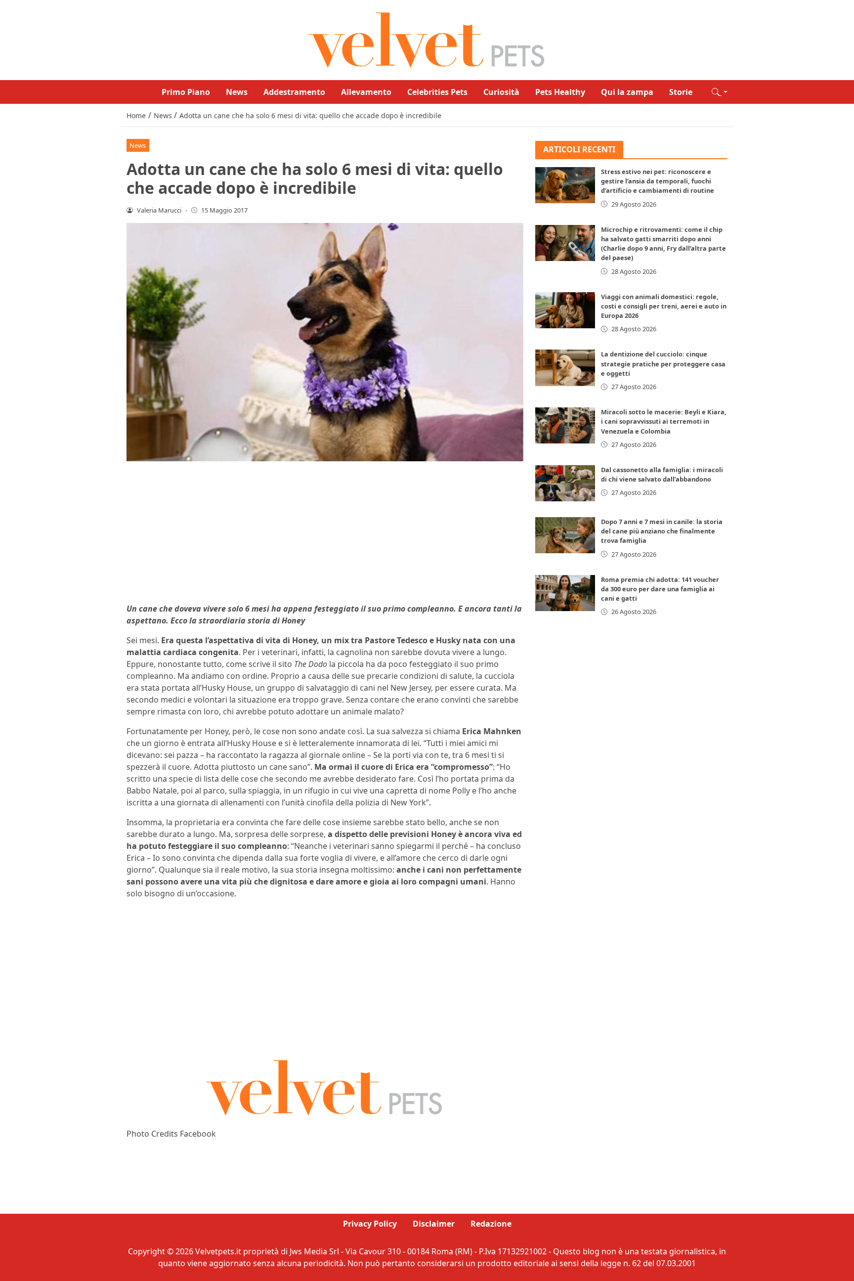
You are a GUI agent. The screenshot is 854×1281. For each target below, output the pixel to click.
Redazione (491, 1223)
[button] (719, 92)
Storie (680, 92)
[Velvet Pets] (427, 39)
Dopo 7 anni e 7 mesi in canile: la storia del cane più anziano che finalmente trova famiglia (662, 531)
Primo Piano (186, 92)
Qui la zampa (627, 92)
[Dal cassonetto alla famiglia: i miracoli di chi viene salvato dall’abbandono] (565, 484)
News (237, 92)
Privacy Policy (370, 1223)
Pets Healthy (560, 92)
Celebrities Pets (437, 92)
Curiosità (501, 92)
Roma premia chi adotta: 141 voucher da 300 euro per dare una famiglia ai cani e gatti (660, 589)
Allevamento (366, 92)
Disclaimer (434, 1223)
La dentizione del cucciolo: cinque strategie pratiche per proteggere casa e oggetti (663, 364)
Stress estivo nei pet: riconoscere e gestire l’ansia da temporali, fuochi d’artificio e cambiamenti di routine (657, 181)
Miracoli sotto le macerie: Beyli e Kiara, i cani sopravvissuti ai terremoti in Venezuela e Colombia (663, 422)
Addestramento (294, 92)
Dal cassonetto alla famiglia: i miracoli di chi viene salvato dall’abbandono (662, 475)
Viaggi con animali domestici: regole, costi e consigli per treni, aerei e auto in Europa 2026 (663, 306)
